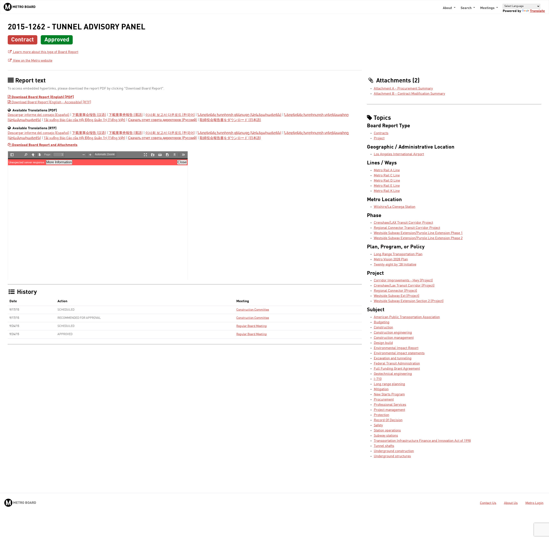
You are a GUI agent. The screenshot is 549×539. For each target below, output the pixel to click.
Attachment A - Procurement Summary (403, 88)
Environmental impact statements (399, 353)
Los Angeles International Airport (399, 154)
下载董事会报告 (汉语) (89, 115)
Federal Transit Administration (397, 363)
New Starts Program (389, 394)
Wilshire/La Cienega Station (394, 207)
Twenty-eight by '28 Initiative (395, 264)
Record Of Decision (388, 420)
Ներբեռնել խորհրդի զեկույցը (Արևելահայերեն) (239, 115)
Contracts (381, 133)
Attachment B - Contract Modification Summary (409, 94)
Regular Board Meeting (251, 326)
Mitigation (381, 389)
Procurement (384, 399)
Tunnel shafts (384, 446)
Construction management (394, 338)
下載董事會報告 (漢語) (126, 115)
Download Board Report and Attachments (44, 145)
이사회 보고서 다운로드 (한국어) (170, 115)
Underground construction (394, 451)
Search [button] (466, 8)
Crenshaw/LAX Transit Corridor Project (403, 223)
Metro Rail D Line (387, 180)
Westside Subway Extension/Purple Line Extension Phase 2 (418, 238)
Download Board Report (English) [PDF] (42, 97)
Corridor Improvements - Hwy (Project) (403, 280)
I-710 (378, 379)
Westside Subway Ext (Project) (396, 296)
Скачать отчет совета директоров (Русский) (162, 120)
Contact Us (488, 503)
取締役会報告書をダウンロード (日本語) (230, 120)
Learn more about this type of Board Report (45, 52)
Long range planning (389, 384)
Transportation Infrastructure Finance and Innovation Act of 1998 (422, 441)
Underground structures (392, 456)
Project (379, 138)
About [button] (448, 8)
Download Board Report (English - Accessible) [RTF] (51, 102)
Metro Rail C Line (387, 175)
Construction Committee (252, 309)
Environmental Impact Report (396, 348)
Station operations (387, 430)
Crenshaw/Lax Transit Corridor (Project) (404, 285)
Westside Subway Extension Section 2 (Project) (408, 301)
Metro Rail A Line (387, 170)
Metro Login (534, 503)
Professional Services (390, 405)
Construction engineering (393, 332)
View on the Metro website (32, 60)
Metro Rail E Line (387, 186)
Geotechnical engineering (393, 374)
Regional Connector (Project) (395, 291)
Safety (378, 425)
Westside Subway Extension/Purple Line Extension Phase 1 (418, 233)
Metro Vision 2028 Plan (391, 259)
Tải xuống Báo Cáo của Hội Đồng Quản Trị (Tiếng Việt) (84, 120)
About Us (511, 503)
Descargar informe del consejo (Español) (38, 115)
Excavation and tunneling (393, 358)
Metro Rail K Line (387, 191)
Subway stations (386, 435)
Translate (537, 11)
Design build (383, 343)
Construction (383, 327)
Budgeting (381, 322)
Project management (389, 410)
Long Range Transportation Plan (398, 254)
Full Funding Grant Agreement (397, 368)
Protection (381, 415)
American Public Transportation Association (407, 317)
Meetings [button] (487, 8)
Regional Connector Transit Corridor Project (407, 228)
